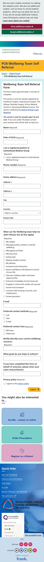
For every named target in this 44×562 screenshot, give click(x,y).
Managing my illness (14, 250)
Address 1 (7, 182)
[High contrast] (30, 550)
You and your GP (9, 495)
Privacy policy (9, 379)
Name (6, 127)
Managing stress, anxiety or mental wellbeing (20, 246)
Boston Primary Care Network (14, 491)
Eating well (10, 257)
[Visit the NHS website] (37, 54)
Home (4, 73)
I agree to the (17, 383)
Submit (33, 389)
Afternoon (10, 333)
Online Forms (14, 73)
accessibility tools (33, 535)
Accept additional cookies (17, 32)
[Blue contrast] (21, 550)
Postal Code (8, 218)
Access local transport (15, 287)
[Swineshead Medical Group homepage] (11, 51)
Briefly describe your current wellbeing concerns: (22, 340)
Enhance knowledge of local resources (22, 281)
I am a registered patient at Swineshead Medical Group (16, 149)
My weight (10, 242)
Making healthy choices (16, 260)
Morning (9, 330)
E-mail (6, 301)
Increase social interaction (16, 266)
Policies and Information (12, 479)
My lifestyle (10, 263)
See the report (9, 535)
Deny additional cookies (17, 27)
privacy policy (23, 383)
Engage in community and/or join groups (23, 284)
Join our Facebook (9, 474)
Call (7, 315)
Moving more (11, 254)
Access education (13, 296)
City (5, 200)
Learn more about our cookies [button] (16, 20)
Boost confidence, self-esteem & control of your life (22, 270)
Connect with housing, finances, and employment (21, 291)
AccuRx (5, 487)
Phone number (10, 165)
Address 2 (7, 191)
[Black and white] (17, 550)
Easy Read (6, 483)
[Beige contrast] (26, 550)
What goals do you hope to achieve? (20, 354)
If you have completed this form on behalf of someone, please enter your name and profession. (21, 367)
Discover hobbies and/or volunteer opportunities (20, 276)
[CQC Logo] (11, 519)
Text (8, 318)
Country (6, 209)
